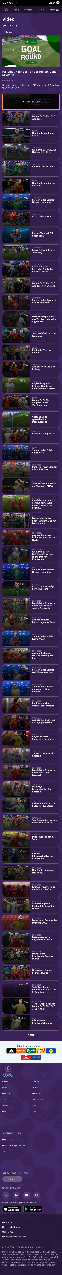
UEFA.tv (6, 1093)
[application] (31, 51)
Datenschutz (8, 1222)
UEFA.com (7, 1139)
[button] (53, 9)
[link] (16, 9)
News (4, 1111)
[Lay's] (41, 1050)
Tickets (35, 1087)
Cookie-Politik (8, 1231)
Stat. (4, 1099)
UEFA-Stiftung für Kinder (13, 1145)
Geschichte (37, 1099)
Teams (5, 1105)
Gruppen (6, 1087)
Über (34, 1105)
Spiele (5, 1081)
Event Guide (37, 1093)
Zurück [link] (9, 32)
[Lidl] (51, 1050)
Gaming (35, 1081)
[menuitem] (16, 9)
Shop (34, 1111)
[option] (31, 102)
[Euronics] (36, 1057)
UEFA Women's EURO (5, 10)
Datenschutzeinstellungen (14, 1236)
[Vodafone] (26, 1057)
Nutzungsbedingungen (12, 1227)
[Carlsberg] (31, 1050)
